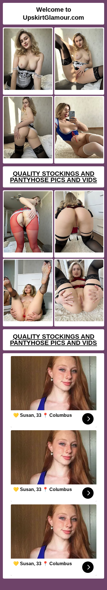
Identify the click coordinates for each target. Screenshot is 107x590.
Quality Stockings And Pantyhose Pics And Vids (53, 176)
